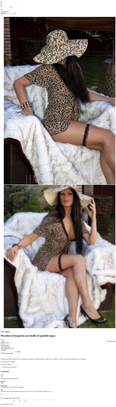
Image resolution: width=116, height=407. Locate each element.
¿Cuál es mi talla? (111, 341)
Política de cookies (36, 399)
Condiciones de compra (49, 399)
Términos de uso (26, 399)
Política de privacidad (6, 399)
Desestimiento (16, 399)
